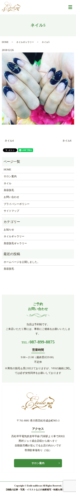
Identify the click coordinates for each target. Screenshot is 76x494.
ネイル (7, 183)
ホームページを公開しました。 (22, 262)
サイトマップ (11, 210)
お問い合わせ (11, 197)
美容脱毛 (9, 190)
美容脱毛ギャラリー (15, 243)
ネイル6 (66, 140)
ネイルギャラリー (25, 42)
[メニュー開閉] (70, 7)
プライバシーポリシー (17, 204)
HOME (5, 42)
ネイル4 (9, 140)
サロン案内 (10, 176)
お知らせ (9, 229)
